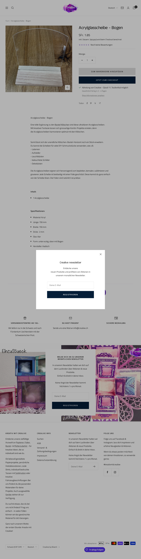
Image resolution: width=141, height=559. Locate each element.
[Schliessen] (101, 254)
